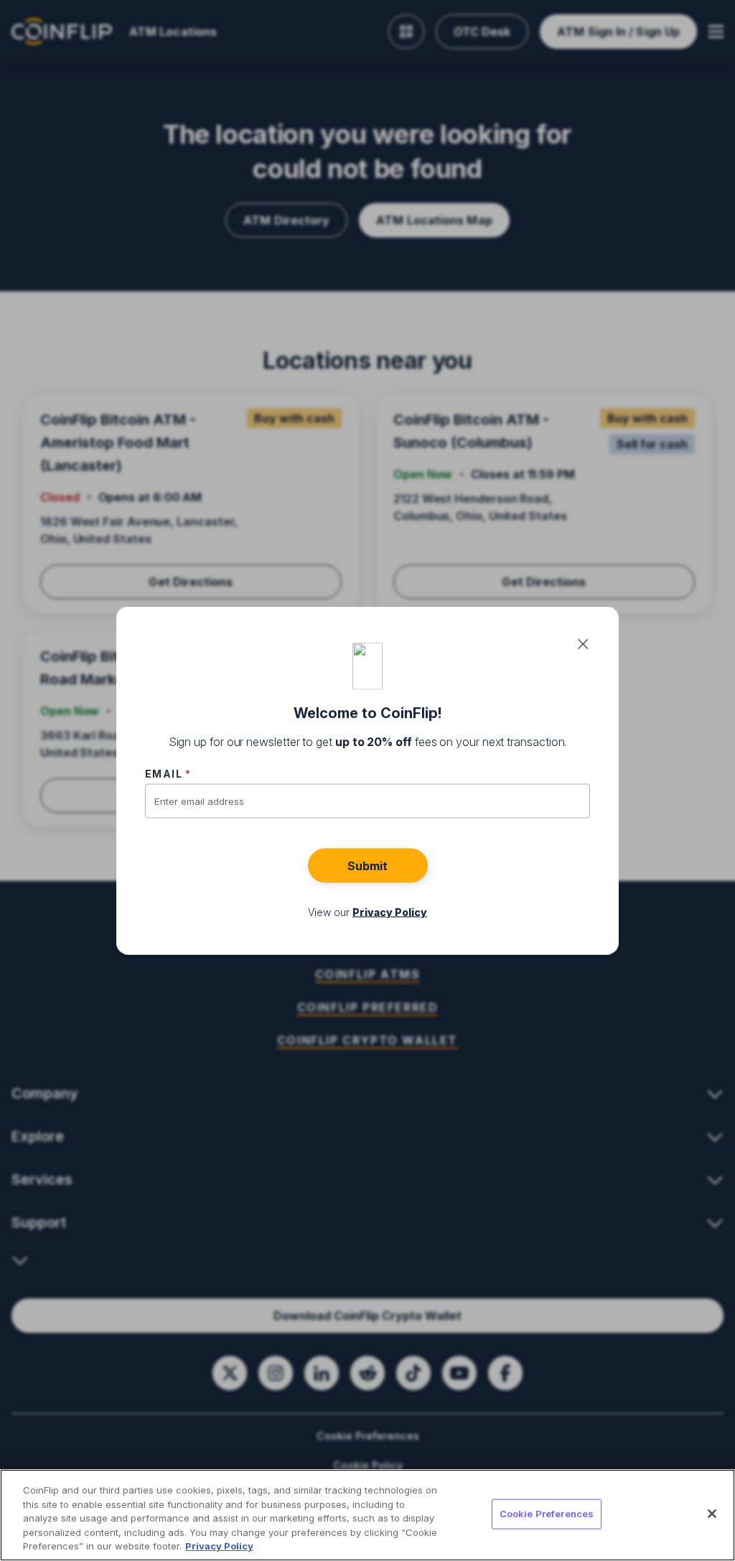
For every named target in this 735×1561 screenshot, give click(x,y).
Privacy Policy (219, 1546)
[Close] (712, 1513)
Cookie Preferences (547, 1513)
